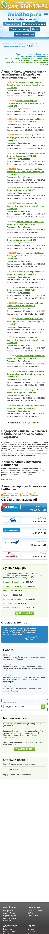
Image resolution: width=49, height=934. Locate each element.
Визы (35, 29)
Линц (5, 591)
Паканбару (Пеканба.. (12, 586)
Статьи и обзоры (15, 760)
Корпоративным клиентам (9, 919)
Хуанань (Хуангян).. (11, 582)
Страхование (33, 916)
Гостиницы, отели (35, 911)
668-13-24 (28, 6)
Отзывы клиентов (14, 622)
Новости (9, 650)
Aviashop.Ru (8, 44)
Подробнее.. (7, 479)
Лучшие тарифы (14, 568)
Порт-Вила (7, 603)
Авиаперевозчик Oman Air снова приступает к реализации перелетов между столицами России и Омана (24, 668)
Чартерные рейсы (10, 916)
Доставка (31, 932)
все (34, 423)
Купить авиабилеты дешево (22, 19)
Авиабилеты (12, 24)
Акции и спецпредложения (14, 46)
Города (20, 44)
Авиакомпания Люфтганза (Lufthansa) (21, 463)
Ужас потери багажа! (12, 769)
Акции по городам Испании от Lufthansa (23, 488)
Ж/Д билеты (32, 913)
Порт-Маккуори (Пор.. (12, 599)
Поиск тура (7, 929)
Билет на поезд (20, 29)
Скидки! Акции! (9, 913)
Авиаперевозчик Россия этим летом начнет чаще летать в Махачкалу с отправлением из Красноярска (24, 679)
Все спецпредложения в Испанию (33, 60)
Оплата (31, 929)
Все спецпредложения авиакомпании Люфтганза (26, 58)
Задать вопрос (26, 749)
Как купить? (8, 911)
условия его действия (25, 578)
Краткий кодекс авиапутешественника (19, 764)
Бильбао (30, 44)
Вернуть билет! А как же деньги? (17, 774)
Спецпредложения (34, 24)
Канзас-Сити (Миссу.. (12, 608)
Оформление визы (10, 932)
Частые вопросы (15, 718)
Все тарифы (25, 613)
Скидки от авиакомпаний (19, 499)
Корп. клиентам (25, 34)
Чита (5, 595)
